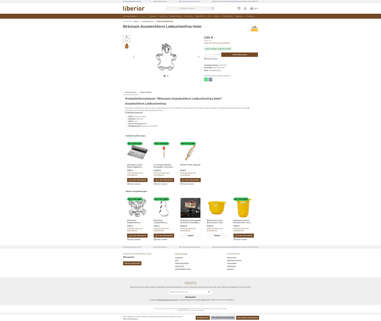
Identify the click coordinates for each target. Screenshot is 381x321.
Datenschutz (179, 266)
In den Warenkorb (239, 55)
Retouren (230, 269)
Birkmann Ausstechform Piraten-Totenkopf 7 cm (136, 221)
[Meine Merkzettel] (239, 8)
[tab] (130, 92)
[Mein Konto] (245, 8)
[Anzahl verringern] (206, 54)
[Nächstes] (198, 57)
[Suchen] (212, 8)
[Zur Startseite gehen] (134, 8)
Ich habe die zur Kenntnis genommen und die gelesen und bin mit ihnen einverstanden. (191, 300)
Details (190, 236)
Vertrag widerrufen (132, 263)
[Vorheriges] (133, 57)
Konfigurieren (202, 318)
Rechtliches (181, 254)
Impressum (179, 257)
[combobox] (187, 8)
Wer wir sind (231, 257)
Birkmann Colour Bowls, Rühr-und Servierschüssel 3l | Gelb (215, 221)
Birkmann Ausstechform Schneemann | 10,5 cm (164, 221)
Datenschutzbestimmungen (168, 300)
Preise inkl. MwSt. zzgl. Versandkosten (217, 43)
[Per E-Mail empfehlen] (210, 79)
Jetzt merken (212, 59)
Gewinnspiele (231, 263)
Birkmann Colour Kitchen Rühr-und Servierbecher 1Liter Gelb (242, 221)
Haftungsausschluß (182, 263)
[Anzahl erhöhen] (215, 54)
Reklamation (231, 266)
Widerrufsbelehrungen (183, 269)
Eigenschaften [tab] (146, 92)
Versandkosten (184, 308)
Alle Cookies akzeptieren (248, 318)
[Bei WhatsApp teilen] (206, 79)
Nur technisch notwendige (223, 318)
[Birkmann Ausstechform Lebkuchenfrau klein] (166, 56)
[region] (161, 56)
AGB (176, 260)
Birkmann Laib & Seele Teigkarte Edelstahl (134, 166)
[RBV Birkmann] (254, 27)
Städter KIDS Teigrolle (190, 165)
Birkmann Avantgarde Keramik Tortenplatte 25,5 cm (190, 221)
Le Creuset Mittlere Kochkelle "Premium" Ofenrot (163, 166)
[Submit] (208, 292)
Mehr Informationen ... (130, 319)
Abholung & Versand (234, 260)
